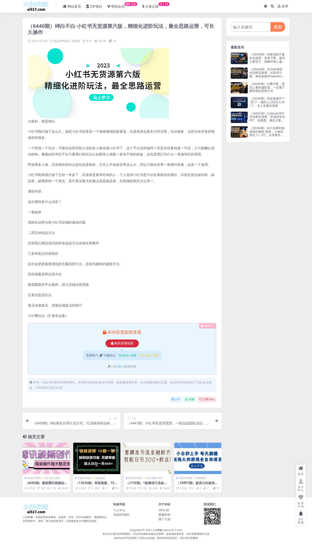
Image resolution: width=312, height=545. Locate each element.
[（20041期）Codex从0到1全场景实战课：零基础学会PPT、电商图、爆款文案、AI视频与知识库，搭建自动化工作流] (239, 117)
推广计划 (164, 519)
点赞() (208, 399)
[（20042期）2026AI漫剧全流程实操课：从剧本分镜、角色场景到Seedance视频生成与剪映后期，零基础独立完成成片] (239, 73)
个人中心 (119, 510)
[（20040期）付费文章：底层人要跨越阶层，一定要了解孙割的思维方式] (239, 87)
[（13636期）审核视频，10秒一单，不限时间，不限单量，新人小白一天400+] (96, 458)
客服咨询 (164, 515)
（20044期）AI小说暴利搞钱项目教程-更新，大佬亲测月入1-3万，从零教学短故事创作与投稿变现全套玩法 (267, 135)
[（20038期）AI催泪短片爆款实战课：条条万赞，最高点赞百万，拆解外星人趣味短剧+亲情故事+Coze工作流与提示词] (239, 58)
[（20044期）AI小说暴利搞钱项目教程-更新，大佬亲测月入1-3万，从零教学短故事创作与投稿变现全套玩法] (239, 132)
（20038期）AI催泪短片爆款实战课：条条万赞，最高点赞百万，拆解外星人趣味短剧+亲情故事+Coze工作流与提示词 (267, 61)
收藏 (191, 399)
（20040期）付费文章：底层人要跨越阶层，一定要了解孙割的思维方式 (267, 87)
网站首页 (74, 6)
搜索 (278, 27)
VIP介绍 (164, 510)
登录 (284, 6)
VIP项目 (96, 6)
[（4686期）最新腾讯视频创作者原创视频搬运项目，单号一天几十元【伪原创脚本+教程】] (46, 458)
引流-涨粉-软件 (154, 478)
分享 (177, 399)
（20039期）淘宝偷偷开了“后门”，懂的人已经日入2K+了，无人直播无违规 (267, 102)
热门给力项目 (52, 478)
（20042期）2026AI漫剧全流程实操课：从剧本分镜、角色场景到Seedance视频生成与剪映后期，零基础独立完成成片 (267, 76)
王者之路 (156, 5)
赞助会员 (123, 5)
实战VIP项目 (62, 41)
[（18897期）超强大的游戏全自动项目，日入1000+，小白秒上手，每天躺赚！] (197, 458)
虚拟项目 (100, 478)
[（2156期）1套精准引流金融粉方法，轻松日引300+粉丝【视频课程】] (147, 458)
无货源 (75, 41)
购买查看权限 (124, 343)
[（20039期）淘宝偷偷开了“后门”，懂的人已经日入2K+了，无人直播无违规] (239, 102)
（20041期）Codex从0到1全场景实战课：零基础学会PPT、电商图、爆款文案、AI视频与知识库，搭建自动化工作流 (267, 120)
